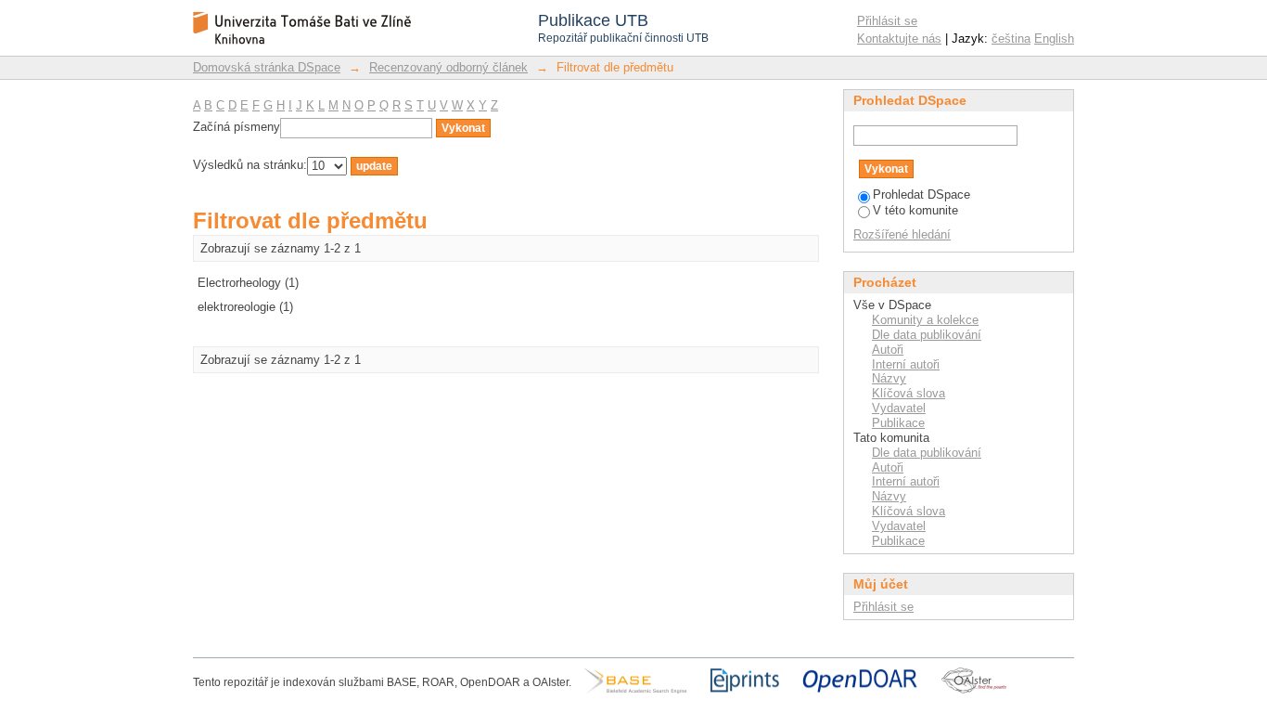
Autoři (887, 349)
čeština (1011, 38)
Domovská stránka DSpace (266, 67)
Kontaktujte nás (899, 38)
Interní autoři (906, 364)
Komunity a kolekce (925, 320)
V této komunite (915, 210)
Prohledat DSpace (921, 194)
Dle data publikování (926, 335)
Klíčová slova (908, 393)
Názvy (889, 378)
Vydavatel (899, 408)
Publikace (898, 423)
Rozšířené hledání (902, 234)
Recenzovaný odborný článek (448, 67)
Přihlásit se (887, 21)
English (1054, 38)
